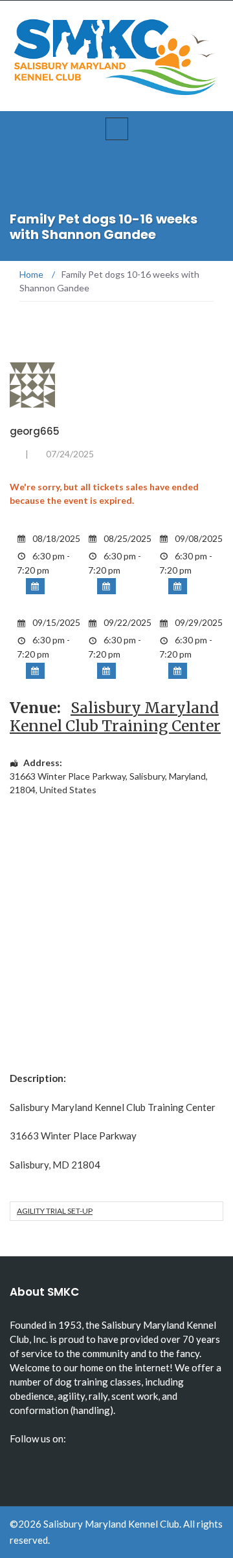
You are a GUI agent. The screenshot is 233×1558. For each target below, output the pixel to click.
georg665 (35, 431)
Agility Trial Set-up (55, 1211)
